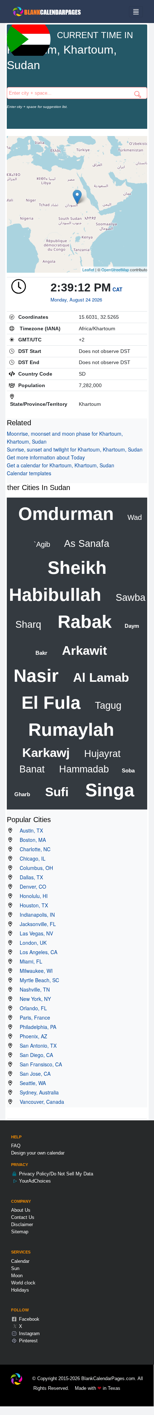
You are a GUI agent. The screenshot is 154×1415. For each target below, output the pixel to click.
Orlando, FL (31, 1008)
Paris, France (32, 1017)
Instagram (29, 1333)
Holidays (20, 1290)
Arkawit (83, 650)
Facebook (28, 1319)
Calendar (20, 1261)
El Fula (51, 703)
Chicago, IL (30, 858)
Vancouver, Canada (39, 1101)
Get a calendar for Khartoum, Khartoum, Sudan (60, 465)
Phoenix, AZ (31, 1036)
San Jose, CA (32, 1073)
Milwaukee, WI (34, 970)
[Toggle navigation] (136, 11)
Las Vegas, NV (34, 933)
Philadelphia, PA (35, 1026)
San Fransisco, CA (38, 1064)
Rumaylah (71, 730)
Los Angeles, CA (36, 952)
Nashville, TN (32, 989)
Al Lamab (99, 677)
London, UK (31, 942)
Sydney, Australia (37, 1092)
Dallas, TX (29, 877)
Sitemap (19, 1231)
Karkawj (46, 752)
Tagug (106, 705)
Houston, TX (31, 905)
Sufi (55, 792)
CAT (117, 289)
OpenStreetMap (115, 269)
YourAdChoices (34, 1181)
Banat (32, 769)
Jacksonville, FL (35, 924)
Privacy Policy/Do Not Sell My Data (55, 1173)
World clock (23, 1282)
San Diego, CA (34, 1054)
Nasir (36, 676)
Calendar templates (29, 473)
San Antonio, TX (36, 1045)
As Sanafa (85, 543)
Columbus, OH (34, 867)
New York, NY (33, 998)
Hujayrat (101, 753)
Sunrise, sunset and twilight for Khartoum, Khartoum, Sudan (75, 449)
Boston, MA (30, 839)
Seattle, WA (30, 1083)
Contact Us (22, 1217)
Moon (17, 1275)
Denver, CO (30, 886)
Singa (107, 790)
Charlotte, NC (32, 849)
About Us (20, 1210)
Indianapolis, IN (35, 914)
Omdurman (66, 514)
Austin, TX (29, 830)
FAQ (15, 1145)
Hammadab (82, 769)
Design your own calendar (37, 1153)
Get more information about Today (46, 457)
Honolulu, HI (31, 895)
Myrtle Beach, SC (37, 980)
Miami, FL (28, 961)
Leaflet (88, 269)
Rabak (82, 622)
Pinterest (28, 1340)
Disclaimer (22, 1224)
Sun (15, 1268)
